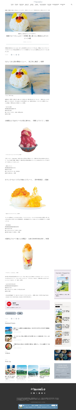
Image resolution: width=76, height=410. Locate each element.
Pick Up (8, 361)
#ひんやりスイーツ (10, 313)
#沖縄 (20, 313)
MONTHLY (67, 306)
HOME (6, 10)
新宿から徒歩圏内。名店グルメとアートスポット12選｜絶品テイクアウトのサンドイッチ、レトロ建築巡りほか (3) (41, 405)
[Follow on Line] (42, 393)
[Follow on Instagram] (31, 393)
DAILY (57, 306)
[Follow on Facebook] (34, 393)
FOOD (9, 10)
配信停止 (68, 373)
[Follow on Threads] (44, 393)
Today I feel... (27, 405)
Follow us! (63, 357)
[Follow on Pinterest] (39, 393)
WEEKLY (62, 306)
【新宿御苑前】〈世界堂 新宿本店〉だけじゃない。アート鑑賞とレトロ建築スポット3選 (45, 407)
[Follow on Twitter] (36, 393)
